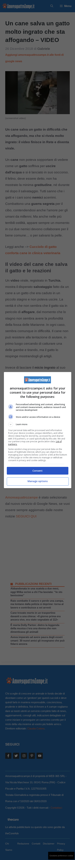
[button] (37, 424)
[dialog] (37, 430)
